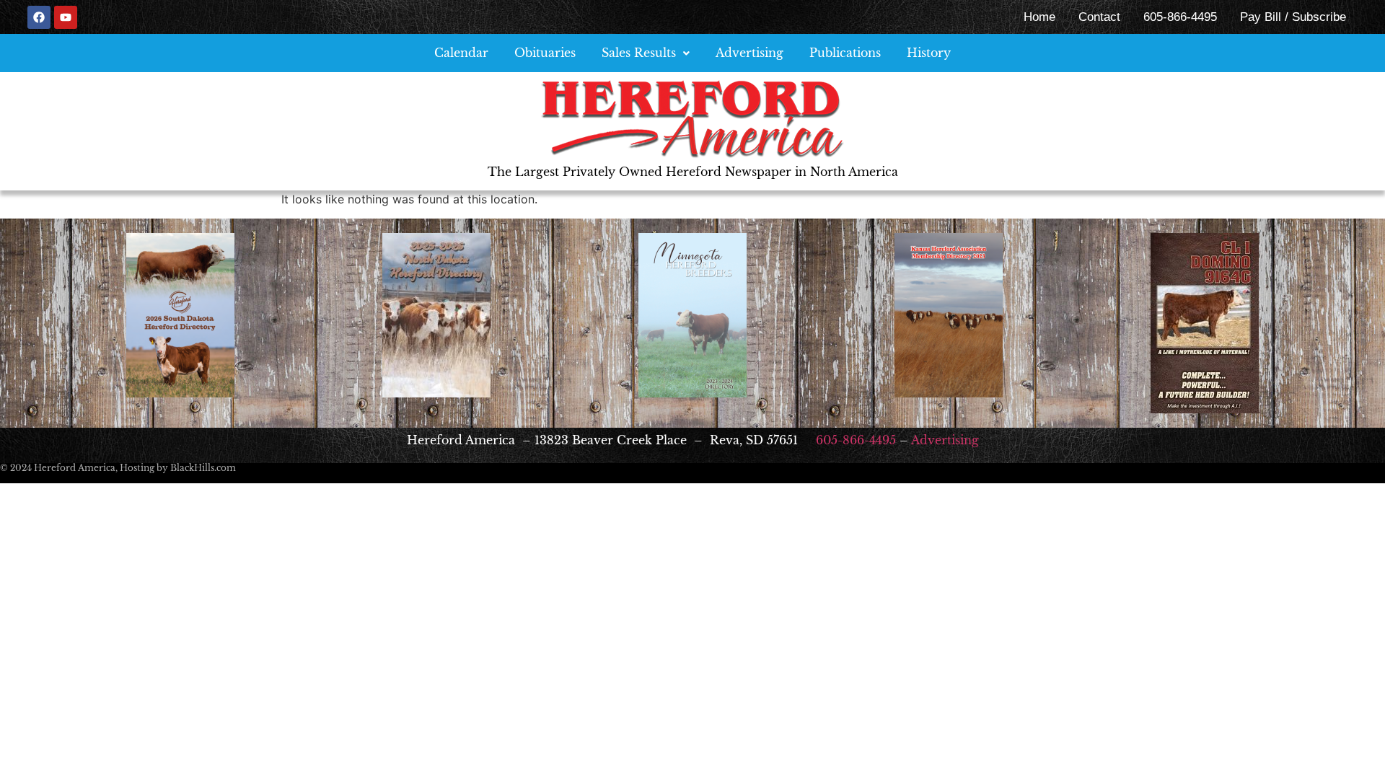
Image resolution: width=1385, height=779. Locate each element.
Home (1039, 17)
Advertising (749, 52)
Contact (1099, 17)
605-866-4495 (1180, 17)
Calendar (461, 52)
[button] (646, 53)
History (929, 52)
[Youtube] (65, 17)
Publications (845, 52)
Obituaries (545, 52)
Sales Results (639, 52)
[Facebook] (38, 17)
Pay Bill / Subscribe (1293, 17)
